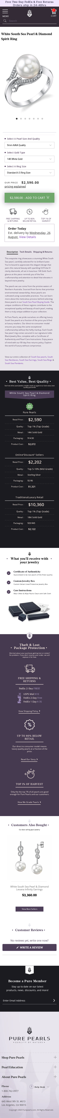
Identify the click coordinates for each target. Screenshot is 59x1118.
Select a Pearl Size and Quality (23, 138)
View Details (27, 237)
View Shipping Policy (28, 711)
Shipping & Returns (42, 251)
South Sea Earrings (28, 360)
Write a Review (37, 948)
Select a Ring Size (16, 166)
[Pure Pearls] (29, 13)
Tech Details (26, 251)
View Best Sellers (29, 909)
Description (12, 251)
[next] (51, 870)
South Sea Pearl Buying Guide (35, 302)
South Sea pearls (39, 356)
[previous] (8, 870)
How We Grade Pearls (28, 802)
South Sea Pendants (14, 363)
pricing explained (15, 186)
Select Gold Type (16, 152)
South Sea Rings (45, 360)
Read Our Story (28, 759)
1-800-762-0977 (10, 1090)
